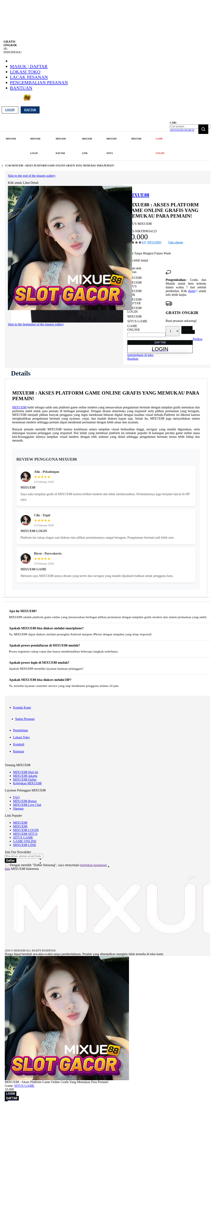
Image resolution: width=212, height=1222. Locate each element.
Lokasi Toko (25, 71)
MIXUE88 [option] (134, 277)
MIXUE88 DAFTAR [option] (134, 301)
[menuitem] (11, 138)
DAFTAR (188, 331)
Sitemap (18, 808)
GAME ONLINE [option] (133, 327)
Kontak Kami (22, 707)
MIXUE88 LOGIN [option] (134, 309)
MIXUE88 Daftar (24, 779)
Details (20, 373)
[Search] (203, 129)
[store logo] (16, 100)
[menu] (86, 146)
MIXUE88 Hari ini (25, 772)
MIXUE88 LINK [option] (134, 292)
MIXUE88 (19, 407)
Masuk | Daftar (29, 66)
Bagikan (132, 358)
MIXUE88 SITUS (25, 834)
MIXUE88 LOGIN (26, 830)
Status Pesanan (25, 719)
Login (10, 109)
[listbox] (146, 304)
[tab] (21, 373)
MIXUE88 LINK (24, 845)
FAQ (16, 797)
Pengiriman (20, 730)
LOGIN (187, 328)
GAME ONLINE (24, 841)
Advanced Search (182, 130)
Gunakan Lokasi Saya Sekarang (23, 1115)
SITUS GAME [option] (137, 321)
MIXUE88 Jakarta (25, 776)
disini (191, 291)
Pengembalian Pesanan (39, 82)
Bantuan (21, 87)
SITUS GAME (23, 837)
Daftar (30, 109)
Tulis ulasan (175, 242)
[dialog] (106, 1109)
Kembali (18, 744)
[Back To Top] (6, 1100)
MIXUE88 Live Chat (27, 805)
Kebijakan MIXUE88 (27, 783)
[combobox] (190, 126)
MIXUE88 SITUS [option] (134, 284)
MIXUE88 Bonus (25, 801)
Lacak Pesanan (29, 77)
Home (8, 165)
